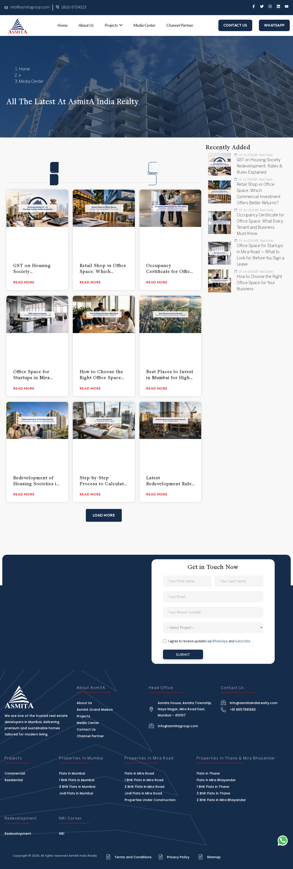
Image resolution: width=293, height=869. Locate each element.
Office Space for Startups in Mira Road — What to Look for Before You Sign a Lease (36, 374)
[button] (104, 515)
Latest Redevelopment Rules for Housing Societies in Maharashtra (170, 481)
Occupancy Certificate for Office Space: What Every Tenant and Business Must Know (169, 268)
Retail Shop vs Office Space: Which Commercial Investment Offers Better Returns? (103, 268)
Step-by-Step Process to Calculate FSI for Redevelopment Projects (103, 481)
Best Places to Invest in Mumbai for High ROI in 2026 (169, 374)
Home (24, 69)
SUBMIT (183, 654)
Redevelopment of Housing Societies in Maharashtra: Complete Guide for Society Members (36, 481)
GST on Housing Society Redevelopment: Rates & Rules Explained (32, 268)
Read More (24, 282)
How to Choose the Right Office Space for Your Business (101, 374)
